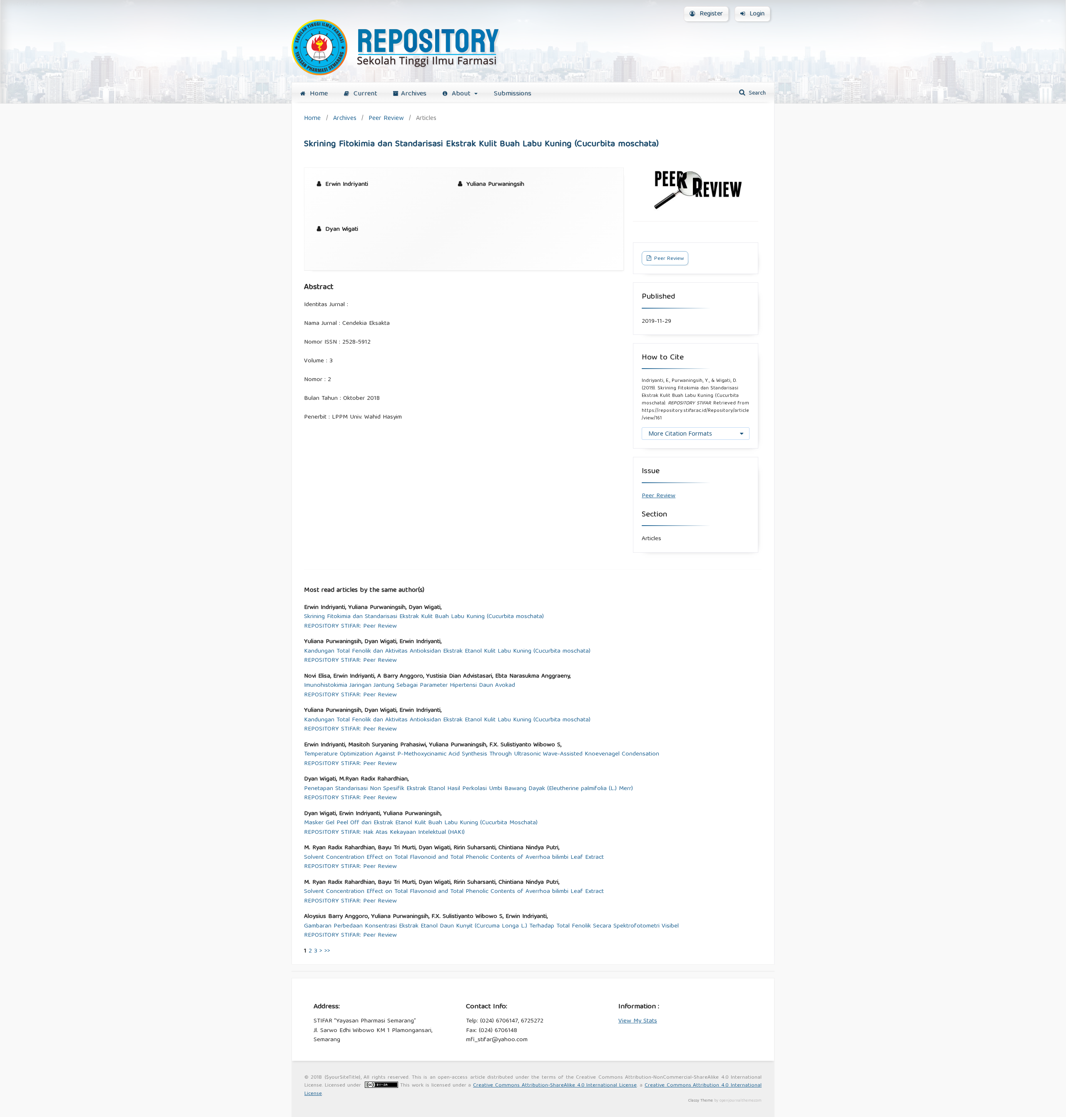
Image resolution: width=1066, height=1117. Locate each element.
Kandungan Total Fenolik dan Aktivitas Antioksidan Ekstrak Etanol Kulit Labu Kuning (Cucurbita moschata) (447, 651)
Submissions (512, 94)
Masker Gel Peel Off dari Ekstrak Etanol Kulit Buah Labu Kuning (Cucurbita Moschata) (421, 823)
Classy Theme (701, 1101)
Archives (413, 94)
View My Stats (637, 1021)
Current (364, 94)
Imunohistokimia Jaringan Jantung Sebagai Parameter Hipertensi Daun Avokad (409, 686)
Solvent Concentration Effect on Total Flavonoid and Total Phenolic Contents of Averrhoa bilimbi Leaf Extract (454, 858)
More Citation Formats (680, 433)
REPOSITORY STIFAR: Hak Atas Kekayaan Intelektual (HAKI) (384, 833)
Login (756, 14)
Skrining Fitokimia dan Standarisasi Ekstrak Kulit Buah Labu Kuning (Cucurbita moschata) (424, 617)
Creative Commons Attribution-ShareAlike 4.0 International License (555, 1085)
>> (327, 951)
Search (756, 93)
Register (710, 14)
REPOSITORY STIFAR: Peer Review (350, 626)
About (461, 94)
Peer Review (386, 118)
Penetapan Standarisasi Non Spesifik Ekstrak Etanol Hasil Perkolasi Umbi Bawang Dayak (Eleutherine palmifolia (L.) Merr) (468, 789)
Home (318, 94)
